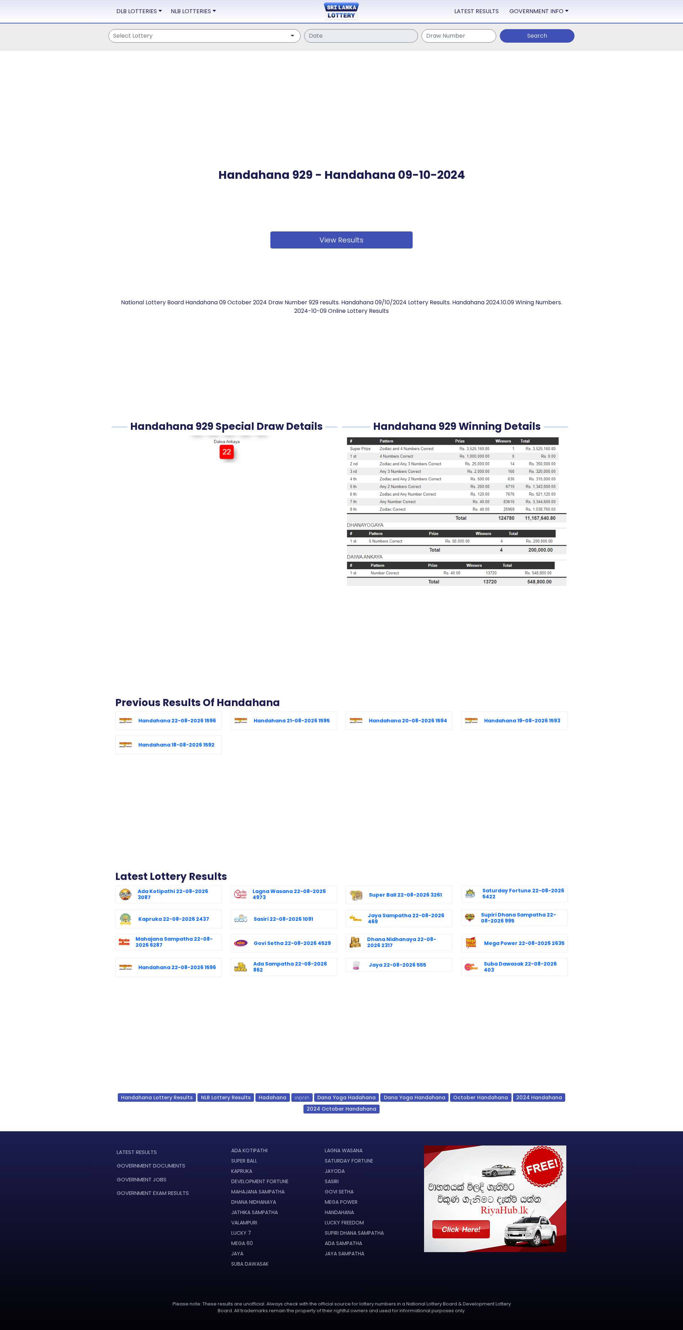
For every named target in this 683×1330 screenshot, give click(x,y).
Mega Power (341, 1202)
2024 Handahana (539, 1097)
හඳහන (302, 1097)
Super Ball (244, 1160)
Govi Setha (339, 1191)
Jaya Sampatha (344, 1253)
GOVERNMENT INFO (536, 11)
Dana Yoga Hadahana (346, 1097)
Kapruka (241, 1171)
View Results (341, 240)
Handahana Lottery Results (157, 1097)
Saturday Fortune (349, 1160)
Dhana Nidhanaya (253, 1202)
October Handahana (480, 1097)
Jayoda (335, 1171)
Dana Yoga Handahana (414, 1097)
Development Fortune (259, 1181)
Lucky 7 (241, 1232)
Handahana (339, 1212)
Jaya (237, 1253)
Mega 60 (242, 1243)
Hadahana (272, 1097)
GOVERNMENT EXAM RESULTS (153, 1193)
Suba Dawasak (250, 1263)
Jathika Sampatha (254, 1212)
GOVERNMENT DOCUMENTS (151, 1165)
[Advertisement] (341, 118)
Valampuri (244, 1222)
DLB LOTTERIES (136, 11)
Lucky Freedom (344, 1222)
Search (537, 36)
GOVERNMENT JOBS (141, 1179)
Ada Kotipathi (249, 1150)
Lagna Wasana (343, 1150)
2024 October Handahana (341, 1108)
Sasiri (332, 1181)
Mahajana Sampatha (258, 1191)
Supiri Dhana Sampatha (354, 1232)
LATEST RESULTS (476, 11)
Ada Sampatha (343, 1243)
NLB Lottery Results (226, 1097)
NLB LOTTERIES (191, 11)
